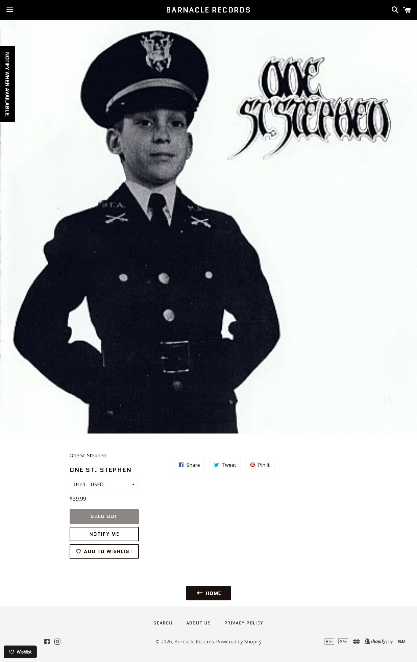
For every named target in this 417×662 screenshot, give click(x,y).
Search (163, 623)
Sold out (104, 516)
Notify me (104, 534)
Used (79, 484)
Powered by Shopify (239, 641)
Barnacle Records (208, 10)
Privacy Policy (243, 623)
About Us (198, 623)
